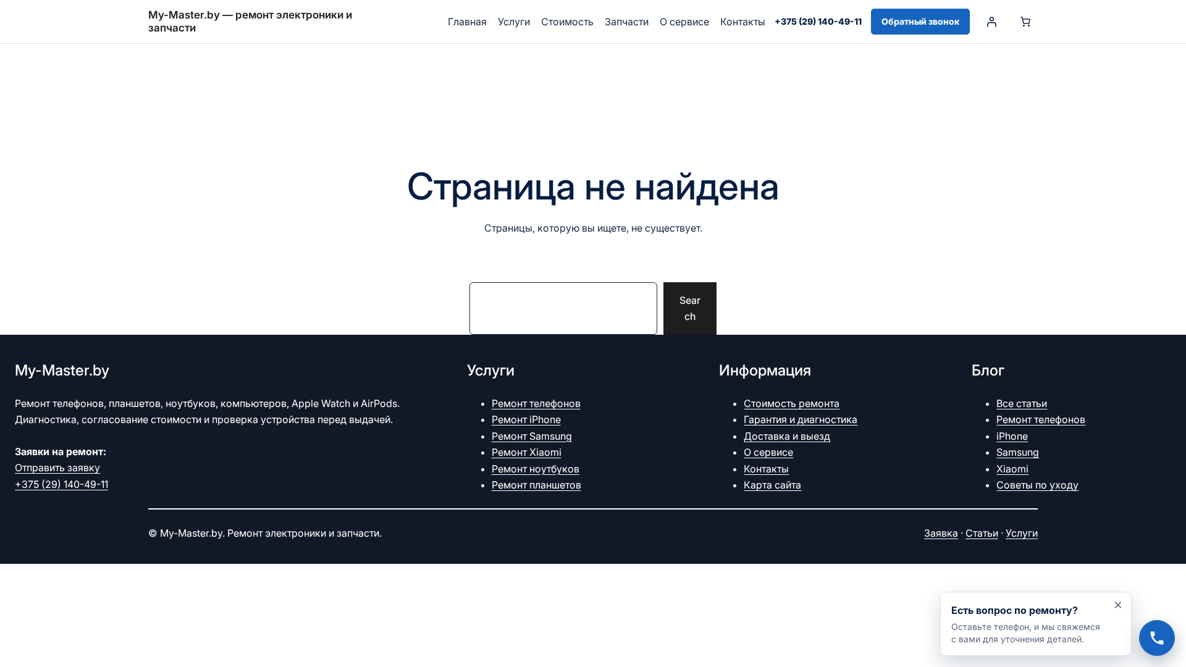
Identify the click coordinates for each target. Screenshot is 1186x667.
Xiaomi (1012, 469)
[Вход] (991, 21)
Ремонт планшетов (536, 485)
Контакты (766, 469)
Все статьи (1021, 403)
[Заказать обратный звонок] (1036, 623)
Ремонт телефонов (536, 403)
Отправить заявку (57, 467)
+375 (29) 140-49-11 (818, 21)
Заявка (941, 533)
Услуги (1022, 533)
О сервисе (768, 452)
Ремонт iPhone (526, 419)
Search (689, 308)
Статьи (981, 533)
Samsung (1017, 452)
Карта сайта (772, 485)
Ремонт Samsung (532, 436)
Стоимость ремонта (791, 403)
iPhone (1012, 436)
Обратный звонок (920, 21)
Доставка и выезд (787, 436)
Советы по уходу (1037, 485)
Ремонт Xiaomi (526, 452)
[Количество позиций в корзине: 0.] (1025, 21)
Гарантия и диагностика (800, 419)
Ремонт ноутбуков (535, 469)
